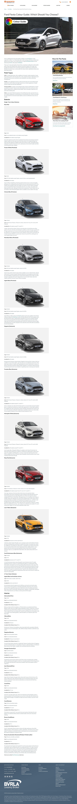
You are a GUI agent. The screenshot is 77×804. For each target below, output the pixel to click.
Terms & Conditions (59, 778)
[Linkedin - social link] (9, 777)
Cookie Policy (58, 776)
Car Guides (10, 9)
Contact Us (58, 768)
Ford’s (19, 315)
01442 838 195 (9, 767)
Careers (57, 771)
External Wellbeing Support (61, 784)
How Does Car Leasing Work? (59, 125)
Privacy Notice (58, 775)
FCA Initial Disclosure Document (61, 772)
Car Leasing (40, 767)
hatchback (20, 62)
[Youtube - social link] (12, 777)
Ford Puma (15, 317)
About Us (57, 767)
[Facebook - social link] (5, 777)
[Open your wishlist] (70, 2)
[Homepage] (9, 2)
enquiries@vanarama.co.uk (9, 773)
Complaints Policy (59, 774)
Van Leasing (23, 767)
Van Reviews (23, 771)
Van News (23, 772)
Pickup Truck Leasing (25, 768)
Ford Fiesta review (29, 61)
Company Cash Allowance (43, 771)
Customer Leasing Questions (26, 774)
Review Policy (58, 786)
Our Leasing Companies (60, 782)
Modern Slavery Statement (60, 779)
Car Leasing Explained (42, 768)
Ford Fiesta (29, 58)
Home (5, 9)
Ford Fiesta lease (15, 754)
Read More (55, 80)
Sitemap (57, 783)
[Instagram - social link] (7, 777)
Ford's (11, 62)
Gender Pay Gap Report (60, 780)
